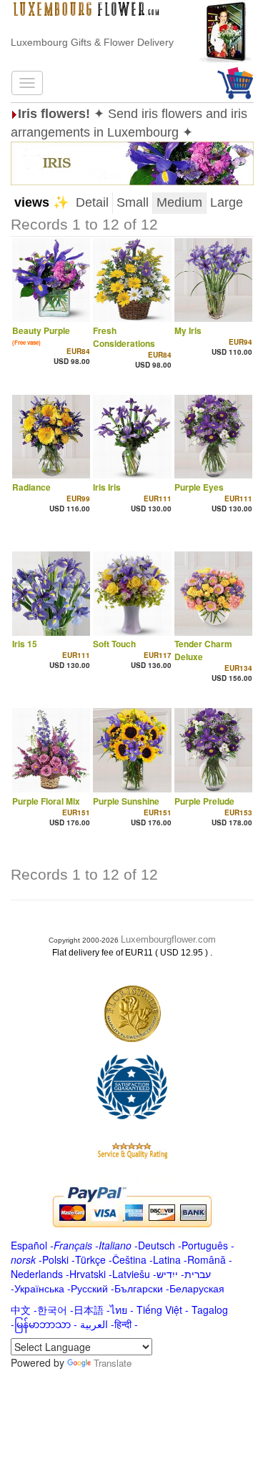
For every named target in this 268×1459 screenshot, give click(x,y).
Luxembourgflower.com (168, 939)
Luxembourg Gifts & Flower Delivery (92, 42)
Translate (112, 1363)
